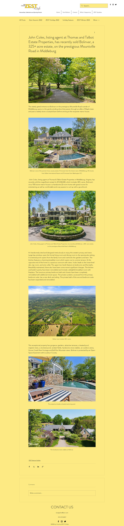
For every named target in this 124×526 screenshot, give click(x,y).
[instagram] (113, 4)
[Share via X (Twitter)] (34, 467)
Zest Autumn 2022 (35, 20)
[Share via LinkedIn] (38, 467)
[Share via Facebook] (29, 467)
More (95, 20)
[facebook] (110, 4)
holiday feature (68, 20)
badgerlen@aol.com (62, 513)
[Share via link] (42, 467)
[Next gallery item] (93, 80)
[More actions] (94, 32)
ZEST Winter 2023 (83, 20)
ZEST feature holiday (34, 460)
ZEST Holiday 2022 (52, 20)
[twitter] (116, 4)
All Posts (22, 20)
